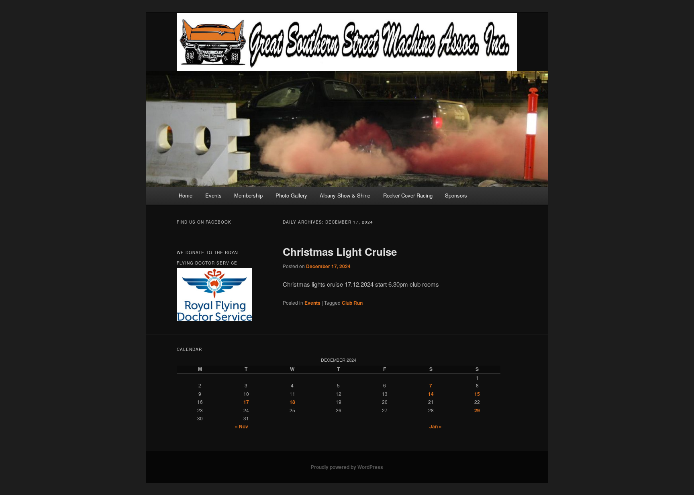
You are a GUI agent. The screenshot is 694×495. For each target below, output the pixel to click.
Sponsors (456, 195)
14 (431, 393)
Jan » (435, 426)
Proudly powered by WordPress (347, 467)
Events (213, 195)
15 (477, 393)
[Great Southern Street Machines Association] (347, 42)
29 (477, 410)
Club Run (352, 302)
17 (246, 401)
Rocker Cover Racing (408, 195)
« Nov (241, 426)
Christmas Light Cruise (340, 251)
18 (292, 401)
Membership (248, 195)
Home (185, 195)
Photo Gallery (291, 195)
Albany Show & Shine (345, 195)
